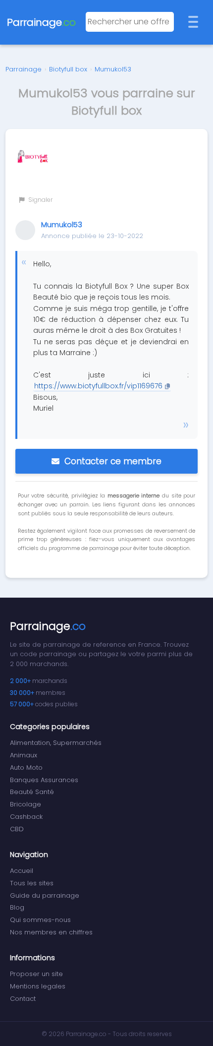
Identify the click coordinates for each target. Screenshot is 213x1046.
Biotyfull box (68, 69)
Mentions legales (37, 986)
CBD (17, 829)
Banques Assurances (44, 780)
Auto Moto (26, 767)
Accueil (21, 870)
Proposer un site (36, 974)
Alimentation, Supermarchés (56, 742)
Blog (17, 907)
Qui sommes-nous (40, 919)
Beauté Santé (32, 792)
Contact (23, 998)
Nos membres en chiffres (51, 932)
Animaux (23, 755)
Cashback (26, 816)
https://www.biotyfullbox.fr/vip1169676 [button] (98, 386)
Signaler (40, 199)
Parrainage (23, 69)
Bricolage (25, 804)
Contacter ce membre (112, 461)
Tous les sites (31, 883)
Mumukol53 (113, 69)
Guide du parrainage (44, 895)
